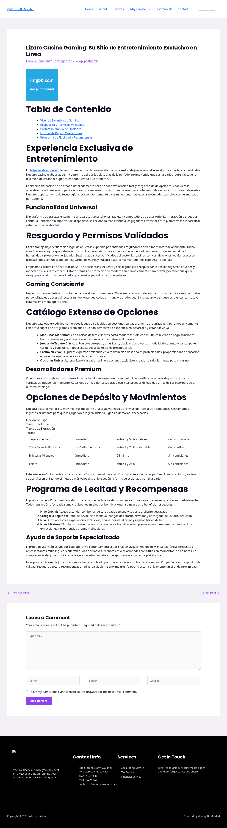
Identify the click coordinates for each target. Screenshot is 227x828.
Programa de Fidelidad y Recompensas (66, 137)
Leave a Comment (38, 61)
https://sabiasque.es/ (44, 170)
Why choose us (139, 9)
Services (118, 9)
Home (89, 9)
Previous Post (18, 593)
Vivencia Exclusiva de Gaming (59, 120)
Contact (183, 9)
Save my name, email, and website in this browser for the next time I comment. (84, 692)
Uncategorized (62, 61)
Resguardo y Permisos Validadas (62, 125)
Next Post (211, 593)
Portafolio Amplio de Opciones (60, 129)
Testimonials (163, 9)
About (103, 9)
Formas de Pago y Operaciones (61, 133)
